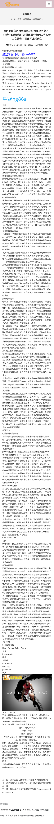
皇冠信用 (22, 451)
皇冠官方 (6, 430)
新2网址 (40, 815)
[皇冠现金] (12, 4)
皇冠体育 (15, 815)
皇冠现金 (27, 19)
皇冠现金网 (24, 815)
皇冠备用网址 (8, 565)
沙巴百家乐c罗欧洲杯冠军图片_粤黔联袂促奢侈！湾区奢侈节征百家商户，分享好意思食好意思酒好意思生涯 (26, 783)
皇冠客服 (37, 19)
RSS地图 (35, 809)
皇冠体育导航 (6, 815)
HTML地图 (44, 809)
